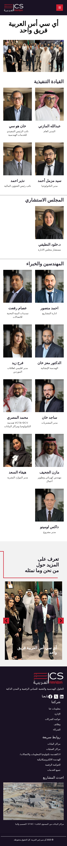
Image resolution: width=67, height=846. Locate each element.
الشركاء (56, 729)
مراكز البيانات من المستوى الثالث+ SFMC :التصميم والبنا (39, 824)
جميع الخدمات (53, 769)
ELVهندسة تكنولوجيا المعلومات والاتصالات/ (40, 754)
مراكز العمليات (53, 748)
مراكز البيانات (53, 743)
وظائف (57, 724)
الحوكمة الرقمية (52, 764)
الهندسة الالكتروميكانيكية (48, 759)
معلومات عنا (54, 708)
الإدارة (57, 713)
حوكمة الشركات (52, 719)
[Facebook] (50, 697)
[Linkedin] (62, 697)
